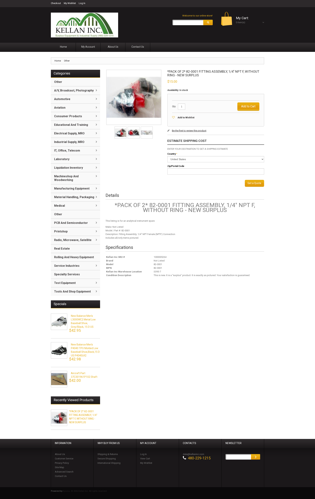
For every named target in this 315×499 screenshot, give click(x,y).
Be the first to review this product (189, 130)
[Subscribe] (255, 457)
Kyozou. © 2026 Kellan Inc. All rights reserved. (85, 491)
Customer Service (64, 458)
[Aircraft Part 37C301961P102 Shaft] (59, 379)
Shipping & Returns (108, 454)
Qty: (174, 106)
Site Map (59, 467)
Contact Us (61, 476)
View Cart (145, 458)
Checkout (56, 3)
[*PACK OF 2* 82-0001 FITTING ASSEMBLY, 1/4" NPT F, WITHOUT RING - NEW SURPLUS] (120, 127)
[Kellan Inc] (84, 25)
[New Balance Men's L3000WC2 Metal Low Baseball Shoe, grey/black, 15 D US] (59, 321)
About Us (60, 454)
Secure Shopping (107, 458)
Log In (82, 3)
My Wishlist (70, 3)
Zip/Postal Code (175, 166)
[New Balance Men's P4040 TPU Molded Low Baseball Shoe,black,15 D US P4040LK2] (59, 350)
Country (171, 154)
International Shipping (109, 463)
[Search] (208, 22)
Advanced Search (64, 471)
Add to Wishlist (186, 117)
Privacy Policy (62, 463)
